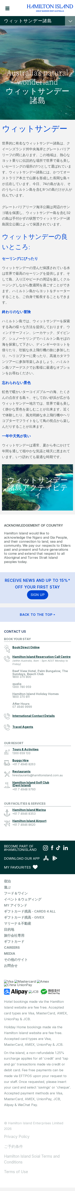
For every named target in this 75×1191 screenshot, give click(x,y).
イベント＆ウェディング (22, 899)
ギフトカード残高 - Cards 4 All (30, 911)
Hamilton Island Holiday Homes (35, 695)
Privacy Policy (17, 1136)
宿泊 (7, 881)
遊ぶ (7, 887)
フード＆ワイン (16, 893)
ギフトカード (14, 941)
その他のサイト (16, 960)
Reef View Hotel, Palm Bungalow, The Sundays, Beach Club (40, 674)
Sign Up (38, 595)
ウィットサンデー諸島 (28, 20)
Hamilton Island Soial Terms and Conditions (32, 1159)
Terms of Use (16, 1171)
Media (9, 954)
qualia (21, 685)
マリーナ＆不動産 (17, 923)
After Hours (22, 705)
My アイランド (15, 905)
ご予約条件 (13, 1146)
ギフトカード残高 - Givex (24, 917)
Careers (12, 947)
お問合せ (11, 966)
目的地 (9, 929)
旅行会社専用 (14, 935)
